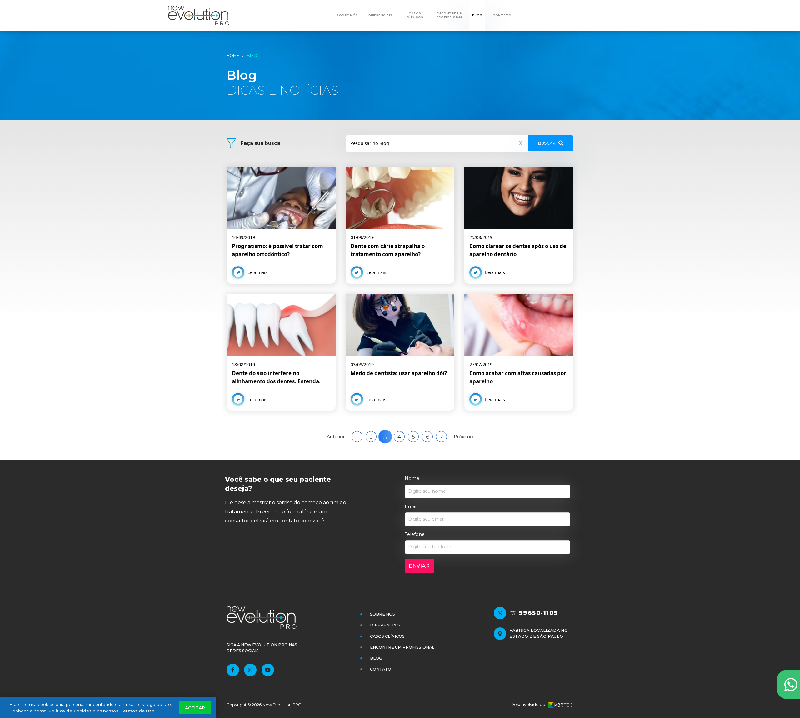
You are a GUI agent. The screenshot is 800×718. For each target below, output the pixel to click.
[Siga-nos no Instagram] (250, 670)
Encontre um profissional (450, 15)
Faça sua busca (260, 143)
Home (233, 55)
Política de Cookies (70, 710)
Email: (411, 506)
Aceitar (195, 707)
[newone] (202, 15)
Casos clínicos (387, 636)
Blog (477, 15)
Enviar (419, 566)
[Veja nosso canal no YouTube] (268, 670)
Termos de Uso (137, 710)
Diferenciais (380, 15)
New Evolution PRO (282, 704)
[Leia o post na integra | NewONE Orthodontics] (281, 225)
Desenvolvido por (529, 704)
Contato (502, 15)
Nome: (412, 478)
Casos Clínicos (415, 15)
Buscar (546, 143)
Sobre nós (347, 15)
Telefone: (415, 534)
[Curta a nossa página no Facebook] (233, 670)
